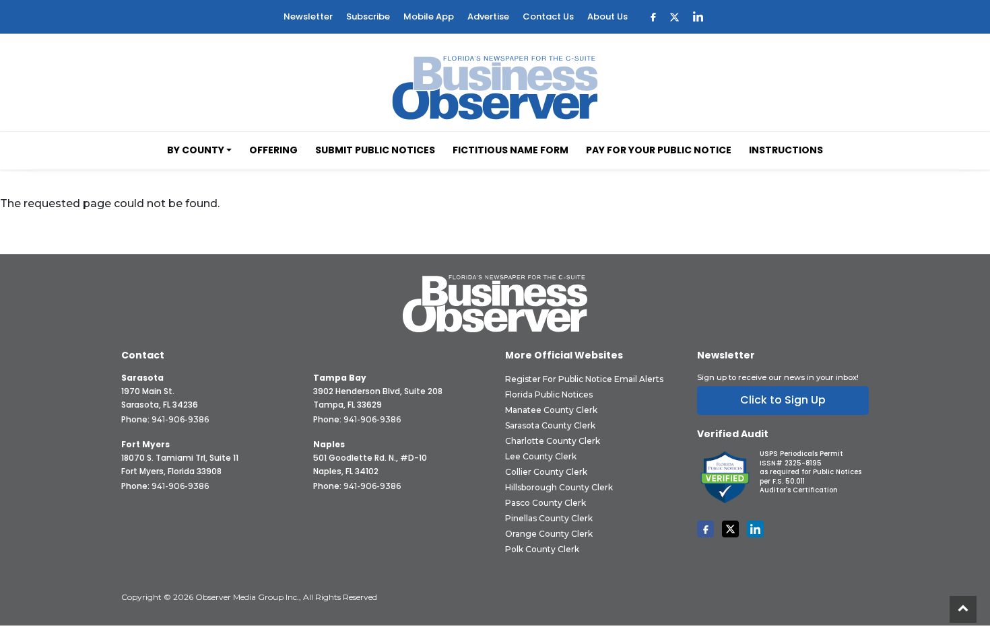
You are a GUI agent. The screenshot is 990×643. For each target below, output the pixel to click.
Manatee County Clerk (551, 410)
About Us (607, 16)
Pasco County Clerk (545, 503)
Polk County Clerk (542, 549)
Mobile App (428, 16)
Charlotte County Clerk (552, 441)
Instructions (786, 150)
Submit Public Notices (375, 150)
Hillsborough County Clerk (559, 487)
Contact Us (548, 16)
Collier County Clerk (546, 472)
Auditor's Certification (799, 490)
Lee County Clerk (540, 456)
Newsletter (308, 16)
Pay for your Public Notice (658, 150)
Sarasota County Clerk (550, 425)
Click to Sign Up (783, 400)
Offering (273, 150)
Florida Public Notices (549, 394)
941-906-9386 (180, 419)
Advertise (488, 16)
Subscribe (368, 16)
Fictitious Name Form (510, 150)
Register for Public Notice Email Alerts (584, 379)
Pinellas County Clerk (549, 518)
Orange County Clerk (549, 534)
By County (195, 150)
